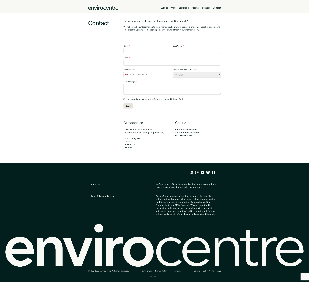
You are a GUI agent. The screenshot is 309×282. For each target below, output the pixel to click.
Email (125, 58)
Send (128, 106)
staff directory (191, 29)
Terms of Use (160, 99)
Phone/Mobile (129, 69)
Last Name (177, 46)
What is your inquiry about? (184, 69)
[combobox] (126, 74)
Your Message (129, 81)
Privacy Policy (178, 99)
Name (126, 46)
